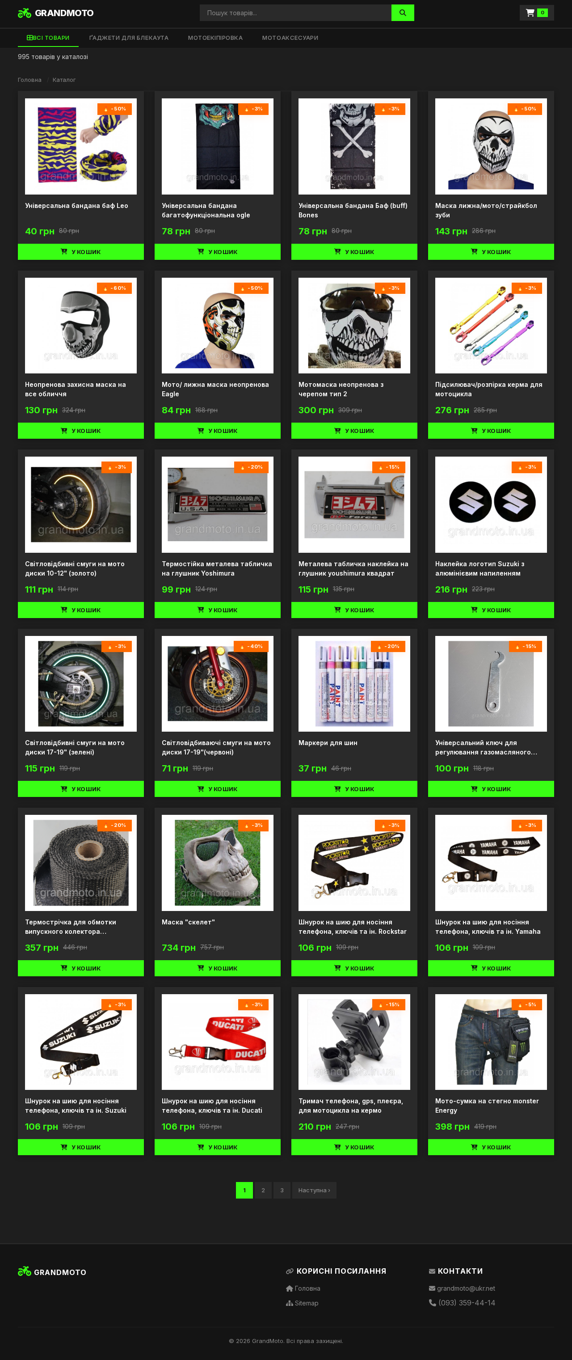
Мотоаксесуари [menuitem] (290, 37)
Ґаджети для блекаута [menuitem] (128, 37)
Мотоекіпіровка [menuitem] (215, 37)
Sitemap (306, 1303)
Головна (30, 79)
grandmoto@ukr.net (465, 1288)
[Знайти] (402, 12)
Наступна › (314, 1190)
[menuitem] (48, 38)
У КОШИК (86, 251)
